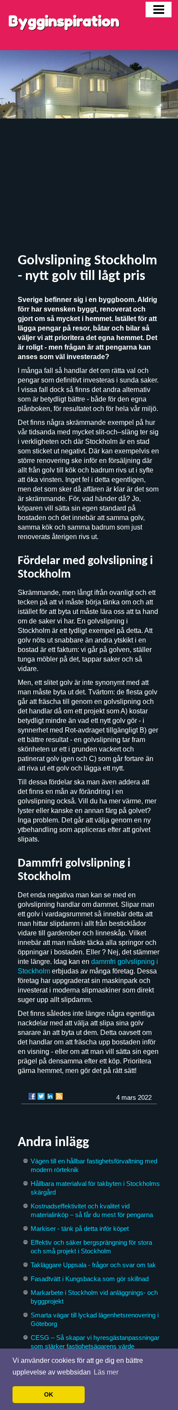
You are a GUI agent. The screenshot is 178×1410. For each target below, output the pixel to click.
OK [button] (48, 1394)
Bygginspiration (64, 21)
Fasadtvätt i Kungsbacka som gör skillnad (90, 1278)
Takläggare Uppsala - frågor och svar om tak (93, 1265)
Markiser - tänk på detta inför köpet (80, 1228)
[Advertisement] (89, 186)
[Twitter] (41, 1096)
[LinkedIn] (50, 1096)
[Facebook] (32, 1096)
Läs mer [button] (106, 1372)
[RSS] (59, 1096)
